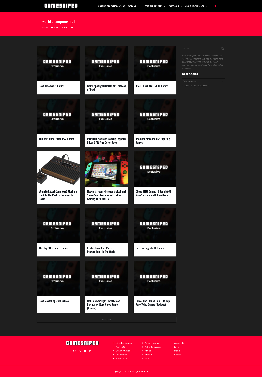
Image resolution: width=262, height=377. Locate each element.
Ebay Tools (174, 6)
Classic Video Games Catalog (111, 6)
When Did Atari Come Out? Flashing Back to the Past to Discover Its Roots (58, 195)
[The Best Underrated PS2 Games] (58, 116)
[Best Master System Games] (58, 278)
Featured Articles (153, 6)
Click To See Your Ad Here (197, 85)
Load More (106, 320)
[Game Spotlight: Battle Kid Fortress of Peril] (106, 63)
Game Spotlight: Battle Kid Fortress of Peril (106, 88)
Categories (133, 6)
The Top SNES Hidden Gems (53, 248)
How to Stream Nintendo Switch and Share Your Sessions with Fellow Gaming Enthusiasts (106, 195)
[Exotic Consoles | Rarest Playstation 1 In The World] (106, 225)
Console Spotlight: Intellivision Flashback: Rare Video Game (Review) (103, 304)
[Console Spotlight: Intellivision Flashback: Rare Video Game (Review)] (106, 278)
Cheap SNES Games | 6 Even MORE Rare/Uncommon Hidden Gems (153, 193)
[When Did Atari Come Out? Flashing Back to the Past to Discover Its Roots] (58, 169)
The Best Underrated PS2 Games (56, 139)
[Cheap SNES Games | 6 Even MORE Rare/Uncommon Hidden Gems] (155, 169)
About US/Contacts (194, 6)
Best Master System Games (54, 301)
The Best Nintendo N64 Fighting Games (153, 140)
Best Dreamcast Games (51, 86)
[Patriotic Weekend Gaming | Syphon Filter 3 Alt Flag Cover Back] (106, 116)
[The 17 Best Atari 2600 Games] (155, 63)
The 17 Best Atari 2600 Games (152, 86)
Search (222, 49)
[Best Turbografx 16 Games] (155, 225)
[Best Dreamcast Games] (58, 63)
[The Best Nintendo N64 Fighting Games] (155, 116)
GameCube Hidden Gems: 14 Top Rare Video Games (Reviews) (153, 303)
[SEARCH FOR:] (203, 48)
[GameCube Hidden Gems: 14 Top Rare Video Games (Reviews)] (155, 278)
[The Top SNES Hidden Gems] (58, 225)
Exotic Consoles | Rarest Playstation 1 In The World (101, 250)
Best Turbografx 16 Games (150, 248)
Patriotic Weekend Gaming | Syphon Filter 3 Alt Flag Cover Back (106, 140)
